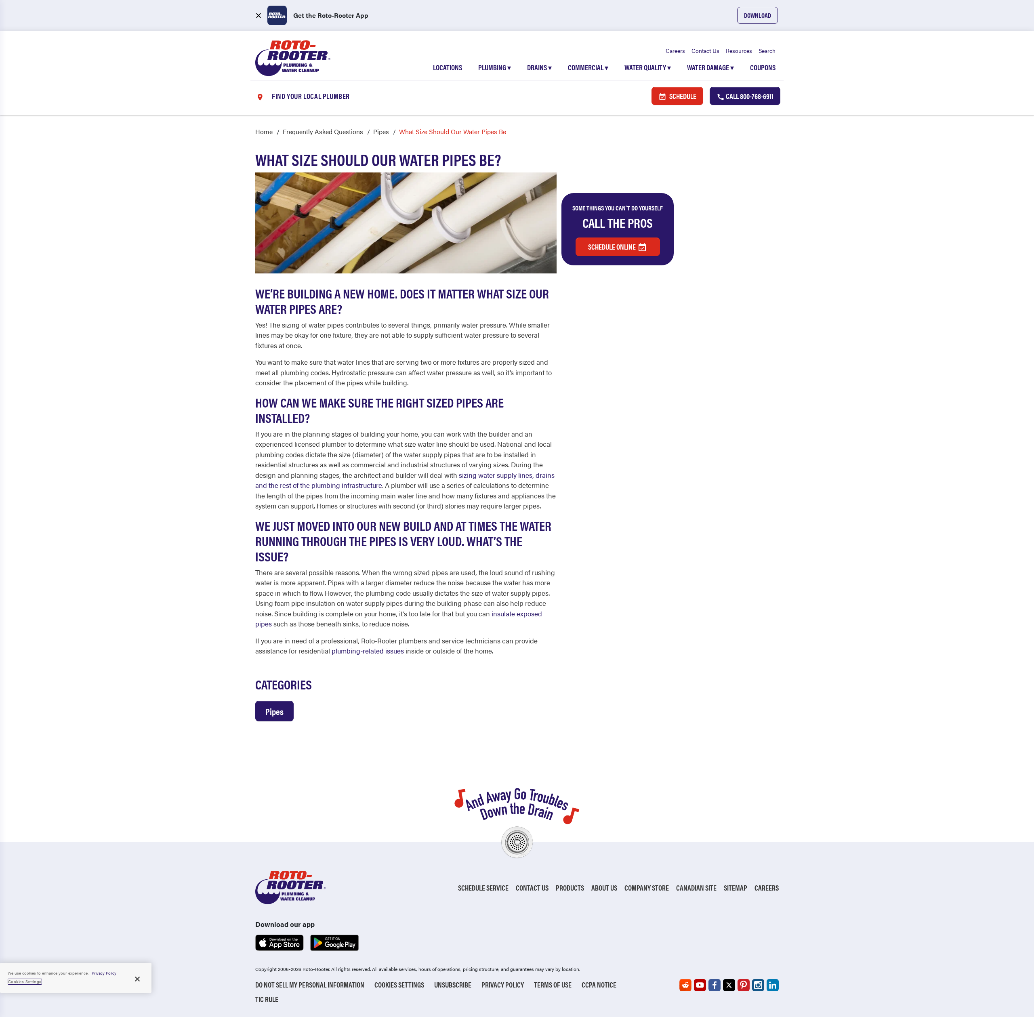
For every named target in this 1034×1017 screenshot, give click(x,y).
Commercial (588, 67)
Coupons (763, 67)
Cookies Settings (399, 984)
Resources (739, 50)
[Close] (137, 979)
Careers (675, 50)
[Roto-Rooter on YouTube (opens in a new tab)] (700, 985)
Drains (539, 67)
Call (749, 96)
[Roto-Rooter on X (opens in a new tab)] (729, 985)
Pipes (381, 131)
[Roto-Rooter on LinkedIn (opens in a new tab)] (773, 985)
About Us (604, 888)
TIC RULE (266, 999)
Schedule (682, 96)
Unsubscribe (452, 984)
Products (570, 888)
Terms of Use (553, 984)
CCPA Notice (599, 984)
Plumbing (494, 67)
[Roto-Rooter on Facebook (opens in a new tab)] (714, 985)
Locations (447, 67)
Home (264, 131)
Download (757, 15)
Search (767, 50)
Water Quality (647, 67)
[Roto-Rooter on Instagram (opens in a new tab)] (758, 985)
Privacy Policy (502, 984)
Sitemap (735, 888)
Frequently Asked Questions (323, 131)
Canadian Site (696, 888)
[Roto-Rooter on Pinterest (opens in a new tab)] (744, 985)
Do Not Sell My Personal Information (309, 984)
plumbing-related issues (368, 651)
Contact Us (705, 50)
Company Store (646, 888)
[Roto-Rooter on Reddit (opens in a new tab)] (685, 985)
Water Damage (710, 67)
